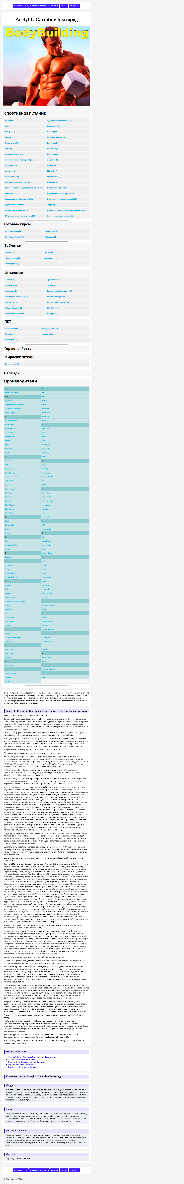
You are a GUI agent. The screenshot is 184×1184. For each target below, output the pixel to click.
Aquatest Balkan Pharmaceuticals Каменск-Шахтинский (32, 1057)
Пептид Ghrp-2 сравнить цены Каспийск (26, 1062)
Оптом (64, 6)
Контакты (74, 6)
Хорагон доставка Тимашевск (21, 1064)
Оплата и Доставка (39, 6)
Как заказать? (21, 6)
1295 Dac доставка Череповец (22, 1059)
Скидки (54, 6)
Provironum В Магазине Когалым (22, 1067)
